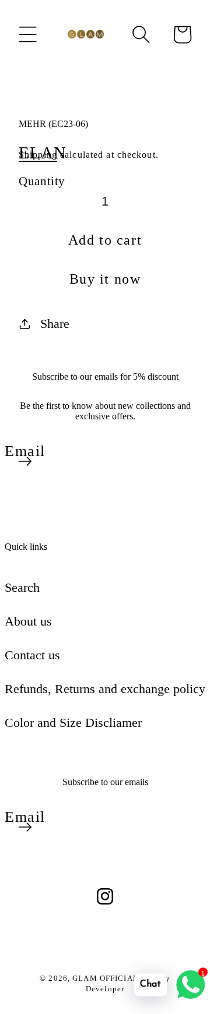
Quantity (42, 181)
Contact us (32, 655)
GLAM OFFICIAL (106, 978)
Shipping (38, 155)
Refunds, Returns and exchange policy (105, 688)
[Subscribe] (25, 461)
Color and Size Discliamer (73, 722)
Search (22, 587)
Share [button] (54, 323)
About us (28, 621)
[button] (28, 34)
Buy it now (105, 279)
